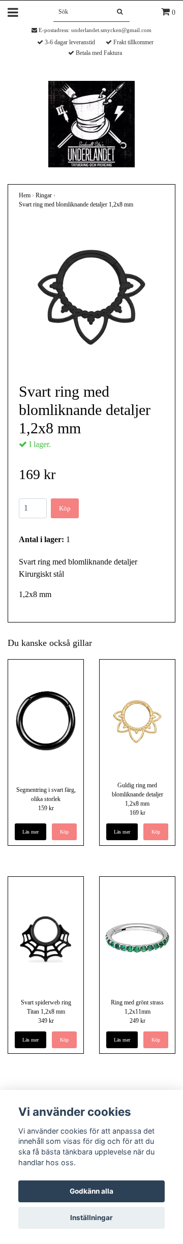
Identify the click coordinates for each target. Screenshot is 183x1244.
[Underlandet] (91, 123)
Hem (24, 195)
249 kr (137, 1020)
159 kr (46, 808)
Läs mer (30, 832)
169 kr (137, 812)
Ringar (44, 195)
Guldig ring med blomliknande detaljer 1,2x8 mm (137, 794)
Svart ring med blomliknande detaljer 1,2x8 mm (76, 204)
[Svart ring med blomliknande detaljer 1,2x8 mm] (91, 295)
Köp (65, 508)
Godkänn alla (91, 1191)
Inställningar (91, 1217)
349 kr (46, 1020)
